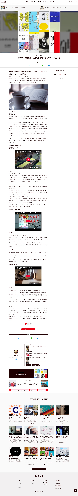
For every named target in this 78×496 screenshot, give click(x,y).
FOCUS (27, 1)
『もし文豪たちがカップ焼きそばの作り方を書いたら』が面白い (56, 7)
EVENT (33, 483)
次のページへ (28, 329)
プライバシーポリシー (58, 485)
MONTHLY (60, 74)
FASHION (19, 487)
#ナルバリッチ (40, 390)
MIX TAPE (45, 1)
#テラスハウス (26, 390)
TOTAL (65, 74)
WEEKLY (55, 74)
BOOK (20, 486)
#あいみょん (20, 390)
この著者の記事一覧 (36, 365)
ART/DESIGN (20, 484)
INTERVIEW (32, 482)
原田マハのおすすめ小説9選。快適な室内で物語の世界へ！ (16, 7)
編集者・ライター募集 (58, 488)
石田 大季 (40, 62)
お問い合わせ (58, 482)
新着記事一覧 (58, 483)
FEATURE (33, 1)
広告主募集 (58, 487)
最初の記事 (28, 365)
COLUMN (52, 1)
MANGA (39, 1)
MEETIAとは (58, 480)
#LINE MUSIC (13, 390)
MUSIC (20, 482)
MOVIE (20, 483)
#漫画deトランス (33, 390)
